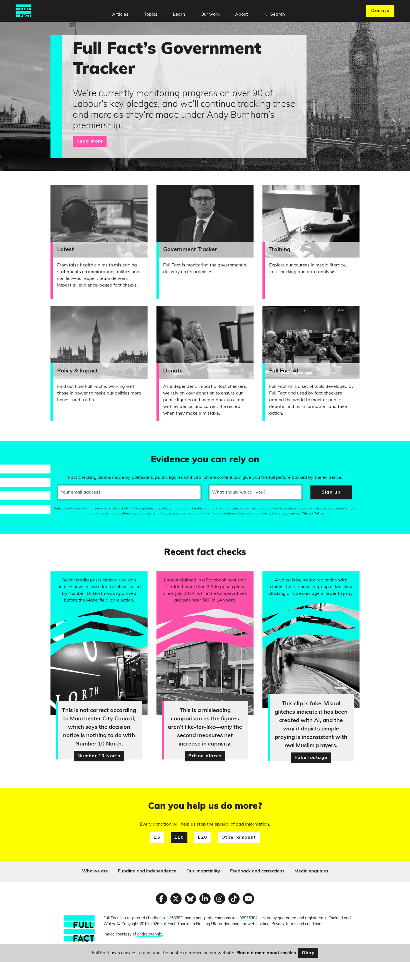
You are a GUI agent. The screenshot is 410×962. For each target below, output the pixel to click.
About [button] (241, 14)
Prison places (205, 756)
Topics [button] (150, 14)
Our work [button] (210, 14)
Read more (89, 141)
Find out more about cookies (266, 953)
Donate (380, 11)
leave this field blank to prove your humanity (24, 448)
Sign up (331, 492)
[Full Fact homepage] (23, 10)
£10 (179, 837)
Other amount (238, 837)
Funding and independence (147, 871)
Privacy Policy (312, 513)
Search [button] (277, 14)
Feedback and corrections (257, 871)
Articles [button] (120, 14)
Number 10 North (99, 756)
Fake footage (311, 758)
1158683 (174, 918)
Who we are (95, 871)
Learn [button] (179, 14)
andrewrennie (149, 934)
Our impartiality (203, 871)
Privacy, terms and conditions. (297, 924)
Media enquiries (311, 871)
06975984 (248, 918)
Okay (308, 953)
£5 (157, 837)
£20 (202, 837)
